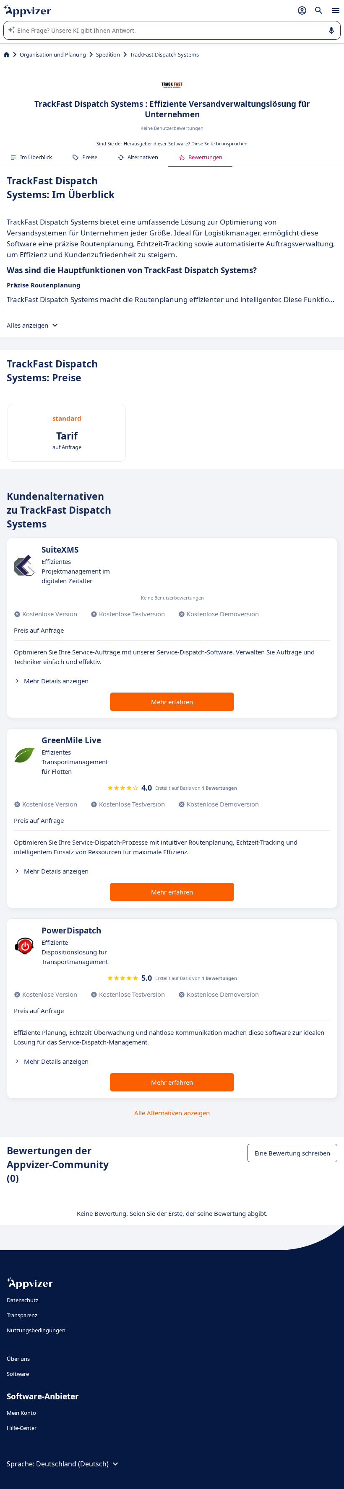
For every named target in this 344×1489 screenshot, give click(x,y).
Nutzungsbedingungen (36, 1330)
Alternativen (143, 157)
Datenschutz (22, 1300)
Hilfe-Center (21, 1428)
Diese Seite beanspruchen (219, 143)
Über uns (18, 1358)
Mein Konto (21, 1413)
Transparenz (22, 1315)
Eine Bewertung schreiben (292, 1153)
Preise (89, 157)
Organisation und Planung (53, 54)
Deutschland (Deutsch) (72, 1463)
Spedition (108, 54)
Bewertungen (205, 157)
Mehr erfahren (172, 702)
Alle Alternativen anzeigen (172, 1113)
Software (18, 1374)
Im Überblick (36, 157)
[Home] (6, 54)
